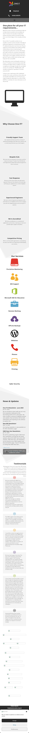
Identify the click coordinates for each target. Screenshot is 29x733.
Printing (14, 369)
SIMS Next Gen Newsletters (11, 431)
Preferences (14, 729)
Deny (14, 725)
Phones (14, 354)
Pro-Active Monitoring (14, 269)
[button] (26, 711)
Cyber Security (14, 384)
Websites (14, 340)
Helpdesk (16, 11)
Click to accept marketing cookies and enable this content (14, 451)
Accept (14, 720)
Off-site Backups (14, 326)
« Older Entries (6, 447)
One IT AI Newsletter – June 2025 (13, 408)
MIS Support (14, 284)
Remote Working (14, 311)
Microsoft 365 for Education (14, 298)
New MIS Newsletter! (9, 423)
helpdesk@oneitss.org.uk (14, 708)
